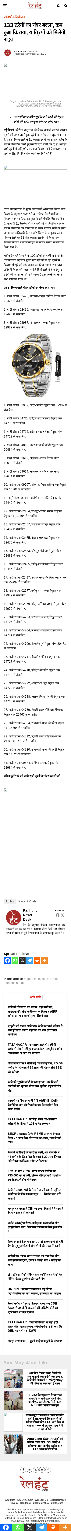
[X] (22, 960)
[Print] (37, 960)
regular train (32, 978)
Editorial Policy (58, 1500)
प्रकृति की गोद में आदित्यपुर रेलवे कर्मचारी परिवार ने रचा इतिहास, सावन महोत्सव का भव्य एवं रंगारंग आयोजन (35, 1030)
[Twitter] (62, 915)
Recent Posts (27, 901)
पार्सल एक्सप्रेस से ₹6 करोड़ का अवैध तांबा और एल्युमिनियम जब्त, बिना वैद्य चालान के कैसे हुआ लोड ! (35, 1227)
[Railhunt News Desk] (13, 924)
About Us (10, 1500)
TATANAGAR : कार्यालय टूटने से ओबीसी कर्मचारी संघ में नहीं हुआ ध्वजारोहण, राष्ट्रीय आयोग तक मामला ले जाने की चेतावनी (35, 1049)
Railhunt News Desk (28, 51)
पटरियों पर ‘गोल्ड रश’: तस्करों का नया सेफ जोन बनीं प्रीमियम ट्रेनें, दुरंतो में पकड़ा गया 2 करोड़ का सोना (34, 1260)
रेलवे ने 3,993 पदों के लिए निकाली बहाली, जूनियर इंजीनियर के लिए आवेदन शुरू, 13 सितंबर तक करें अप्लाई (35, 1194)
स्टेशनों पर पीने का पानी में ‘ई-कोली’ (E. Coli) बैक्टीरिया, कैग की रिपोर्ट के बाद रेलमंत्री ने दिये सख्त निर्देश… (33, 1105)
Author (10, 901)
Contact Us (57, 1503)
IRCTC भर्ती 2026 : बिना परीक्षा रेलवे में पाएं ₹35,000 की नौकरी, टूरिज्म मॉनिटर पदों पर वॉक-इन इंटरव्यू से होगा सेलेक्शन (34, 1175)
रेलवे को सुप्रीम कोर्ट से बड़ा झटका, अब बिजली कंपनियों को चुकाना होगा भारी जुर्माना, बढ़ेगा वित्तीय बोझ (34, 1086)
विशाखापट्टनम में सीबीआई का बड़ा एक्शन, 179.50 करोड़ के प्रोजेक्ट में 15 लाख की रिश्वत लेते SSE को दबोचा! (35, 1068)
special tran (49, 978)
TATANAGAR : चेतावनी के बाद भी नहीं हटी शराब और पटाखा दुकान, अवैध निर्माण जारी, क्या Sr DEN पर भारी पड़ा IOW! (35, 1327)
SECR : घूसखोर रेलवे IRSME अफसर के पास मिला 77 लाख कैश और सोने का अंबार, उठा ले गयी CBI (34, 1138)
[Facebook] (57, 915)
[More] (44, 960)
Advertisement (25, 1500)
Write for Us (41, 1500)
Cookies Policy (41, 1503)
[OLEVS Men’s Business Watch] (35, 396)
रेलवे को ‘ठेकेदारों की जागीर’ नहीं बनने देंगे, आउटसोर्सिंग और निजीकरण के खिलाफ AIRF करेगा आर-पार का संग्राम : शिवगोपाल (32, 1011)
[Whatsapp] (15, 960)
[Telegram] (29, 960)
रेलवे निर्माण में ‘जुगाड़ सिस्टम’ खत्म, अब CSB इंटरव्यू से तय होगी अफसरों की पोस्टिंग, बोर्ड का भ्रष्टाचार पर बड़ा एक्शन (33, 1308)
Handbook (25, 1503)
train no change (14, 982)
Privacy (14, 1503)
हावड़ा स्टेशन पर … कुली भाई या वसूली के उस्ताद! (35, 1341)
